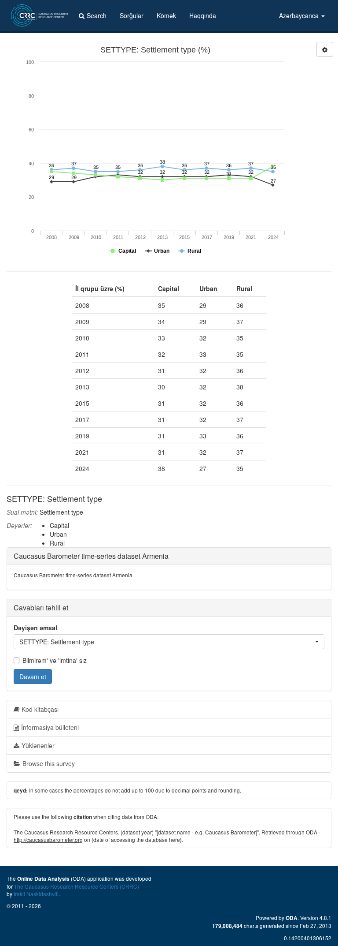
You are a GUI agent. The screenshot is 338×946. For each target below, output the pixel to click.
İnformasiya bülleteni (50, 727)
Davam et (32, 676)
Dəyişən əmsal (35, 627)
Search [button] (97, 15)
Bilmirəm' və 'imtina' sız (54, 660)
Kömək (166, 15)
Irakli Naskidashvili (36, 893)
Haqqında (202, 15)
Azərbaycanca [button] (299, 15)
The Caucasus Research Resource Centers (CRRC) (76, 886)
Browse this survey (48, 763)
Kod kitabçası (40, 709)
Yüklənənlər (38, 745)
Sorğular (131, 15)
